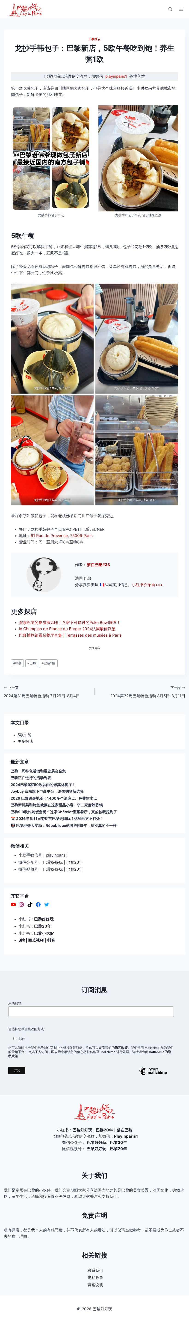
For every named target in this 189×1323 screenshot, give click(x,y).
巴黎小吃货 (44, 933)
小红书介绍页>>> (147, 584)
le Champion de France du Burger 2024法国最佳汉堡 (67, 628)
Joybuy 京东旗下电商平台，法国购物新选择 (47, 791)
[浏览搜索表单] (170, 9)
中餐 (17, 663)
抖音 (51, 940)
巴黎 (31, 663)
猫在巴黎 (124, 1130)
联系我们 (95, 1270)
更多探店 (25, 741)
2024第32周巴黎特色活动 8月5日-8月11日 (147, 692)
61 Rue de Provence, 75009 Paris (62, 535)
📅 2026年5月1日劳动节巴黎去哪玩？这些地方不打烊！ (57, 818)
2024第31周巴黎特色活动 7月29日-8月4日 (42, 692)
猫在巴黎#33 (98, 564)
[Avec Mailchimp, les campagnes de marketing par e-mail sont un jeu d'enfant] (153, 1075)
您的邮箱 (14, 1003)
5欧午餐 (25, 735)
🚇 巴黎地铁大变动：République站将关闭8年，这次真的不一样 (64, 825)
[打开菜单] (181, 9)
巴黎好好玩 (53, 862)
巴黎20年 (74, 862)
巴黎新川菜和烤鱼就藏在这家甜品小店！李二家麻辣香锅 (57, 805)
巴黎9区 (48, 663)
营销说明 (95, 1284)
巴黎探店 (94, 39)
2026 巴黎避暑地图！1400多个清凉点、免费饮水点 (54, 798)
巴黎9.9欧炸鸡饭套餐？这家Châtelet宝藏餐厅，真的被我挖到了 (64, 812)
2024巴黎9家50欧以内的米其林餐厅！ (43, 784)
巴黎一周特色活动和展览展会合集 (38, 771)
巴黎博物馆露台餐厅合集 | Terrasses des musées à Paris (70, 635)
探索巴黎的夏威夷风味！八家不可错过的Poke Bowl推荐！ (70, 622)
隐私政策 (95, 1277)
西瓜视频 (36, 940)
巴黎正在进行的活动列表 (31, 777)
